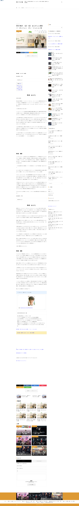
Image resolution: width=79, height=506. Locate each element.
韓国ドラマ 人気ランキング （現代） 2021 (28, 501)
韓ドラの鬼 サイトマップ (52, 206)
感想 (18, 426)
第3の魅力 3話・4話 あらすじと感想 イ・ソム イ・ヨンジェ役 (26, 329)
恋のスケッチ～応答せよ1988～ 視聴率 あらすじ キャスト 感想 (55, 157)
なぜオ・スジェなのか (35, 436)
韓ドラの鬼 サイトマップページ (21, 360)
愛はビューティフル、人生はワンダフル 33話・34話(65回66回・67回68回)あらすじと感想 (57, 74)
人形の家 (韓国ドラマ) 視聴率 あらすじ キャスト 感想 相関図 (55, 173)
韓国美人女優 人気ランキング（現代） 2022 (55, 501)
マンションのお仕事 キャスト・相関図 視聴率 (55, 43)
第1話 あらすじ (19, 85)
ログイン (49, 189)
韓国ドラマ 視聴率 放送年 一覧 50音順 (69, 501)
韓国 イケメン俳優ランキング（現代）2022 (41, 501)
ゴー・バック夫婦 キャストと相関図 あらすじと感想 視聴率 (55, 131)
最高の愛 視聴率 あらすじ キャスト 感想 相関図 (55, 142)
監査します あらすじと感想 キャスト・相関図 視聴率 (55, 168)
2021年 (19, 446)
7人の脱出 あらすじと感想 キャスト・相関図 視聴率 (55, 137)
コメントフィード (51, 193)
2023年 (34, 426)
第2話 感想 (20, 89)
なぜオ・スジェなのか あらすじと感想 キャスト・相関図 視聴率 (55, 147)
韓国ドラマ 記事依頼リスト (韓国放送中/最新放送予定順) (45, 502)
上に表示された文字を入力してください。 (31, 481)
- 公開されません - (20, 468)
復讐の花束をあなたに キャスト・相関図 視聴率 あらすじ (55, 152)
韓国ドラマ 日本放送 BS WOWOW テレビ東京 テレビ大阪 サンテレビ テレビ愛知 (29, 349)
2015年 (34, 446)
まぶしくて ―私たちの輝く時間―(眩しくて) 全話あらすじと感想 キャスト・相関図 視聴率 (57, 109)
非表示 (20, 83)
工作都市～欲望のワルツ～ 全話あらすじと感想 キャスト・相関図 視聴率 (57, 85)
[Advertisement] (39, 15)
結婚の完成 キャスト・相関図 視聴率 (54, 49)
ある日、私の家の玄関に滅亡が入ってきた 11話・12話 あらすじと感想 (57, 79)
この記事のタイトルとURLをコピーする (31, 390)
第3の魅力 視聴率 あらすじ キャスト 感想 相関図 (25, 332)
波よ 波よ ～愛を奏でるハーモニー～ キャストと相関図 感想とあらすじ (55, 178)
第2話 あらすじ (19, 88)
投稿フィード (50, 191)
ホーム (5, 501)
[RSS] (16, 504)
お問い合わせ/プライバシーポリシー (31, 502)
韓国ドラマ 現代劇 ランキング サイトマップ (14, 501)
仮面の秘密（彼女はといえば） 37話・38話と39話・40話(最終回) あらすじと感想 (57, 68)
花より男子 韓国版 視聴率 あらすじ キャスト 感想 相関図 (55, 162)
